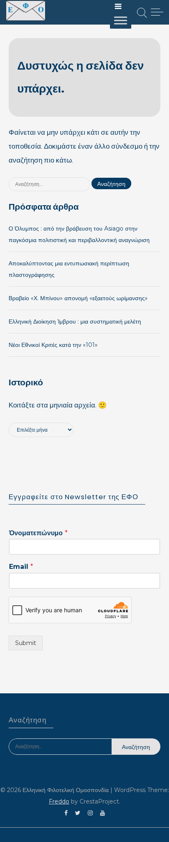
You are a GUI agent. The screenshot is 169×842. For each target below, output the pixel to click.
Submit (25, 643)
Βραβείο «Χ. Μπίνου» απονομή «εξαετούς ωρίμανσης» (78, 298)
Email (21, 566)
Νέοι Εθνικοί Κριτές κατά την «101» (53, 345)
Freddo (59, 801)
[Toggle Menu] (120, 20)
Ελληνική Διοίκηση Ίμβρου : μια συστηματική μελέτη (75, 321)
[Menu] (118, 6)
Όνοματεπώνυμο (38, 533)
